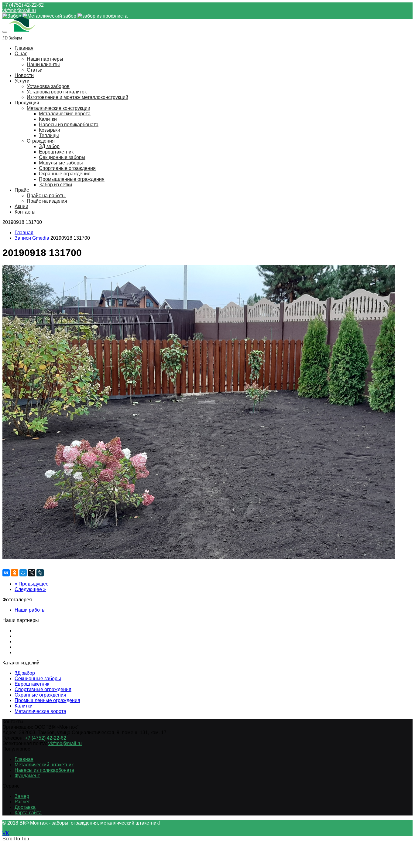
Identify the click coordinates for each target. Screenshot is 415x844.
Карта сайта (28, 812)
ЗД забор (49, 146)
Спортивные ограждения (67, 168)
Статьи (35, 70)
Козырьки (49, 130)
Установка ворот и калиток (57, 91)
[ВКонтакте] (6, 572)
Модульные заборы (61, 162)
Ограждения (41, 140)
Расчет (22, 801)
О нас (21, 53)
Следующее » (30, 589)
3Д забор (25, 673)
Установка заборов (48, 86)
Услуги (22, 80)
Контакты (25, 211)
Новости (24, 75)
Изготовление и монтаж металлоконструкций (77, 97)
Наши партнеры (45, 59)
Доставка (25, 807)
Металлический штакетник (44, 764)
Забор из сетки (55, 184)
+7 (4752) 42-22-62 (23, 5)
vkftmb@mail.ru (19, 10)
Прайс (22, 190)
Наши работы (30, 610)
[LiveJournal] (40, 572)
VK (5, 833)
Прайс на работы (46, 195)
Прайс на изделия (47, 201)
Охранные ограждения (65, 173)
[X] (31, 572)
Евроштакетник (56, 151)
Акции (21, 206)
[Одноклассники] (14, 572)
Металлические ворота (65, 113)
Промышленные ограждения (72, 179)
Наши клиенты (43, 64)
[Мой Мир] (23, 572)
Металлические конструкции (58, 108)
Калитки (48, 119)
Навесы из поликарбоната (68, 124)
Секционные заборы (62, 157)
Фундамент (27, 775)
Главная (24, 48)
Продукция (27, 102)
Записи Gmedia (32, 238)
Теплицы (49, 135)
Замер (22, 796)
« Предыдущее (32, 583)
